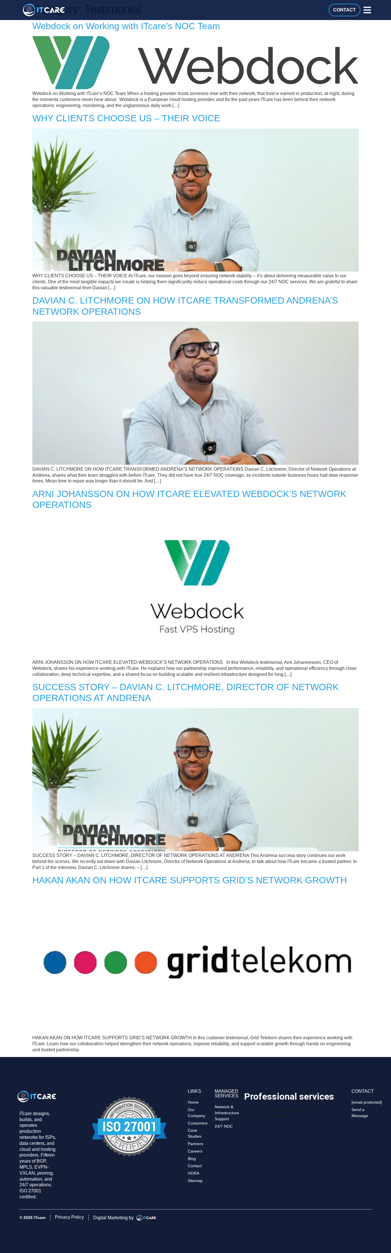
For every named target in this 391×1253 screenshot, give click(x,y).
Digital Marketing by (114, 1217)
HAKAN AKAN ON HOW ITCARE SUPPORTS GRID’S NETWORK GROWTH (189, 880)
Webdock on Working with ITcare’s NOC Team (126, 26)
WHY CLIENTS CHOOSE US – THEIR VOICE (126, 118)
